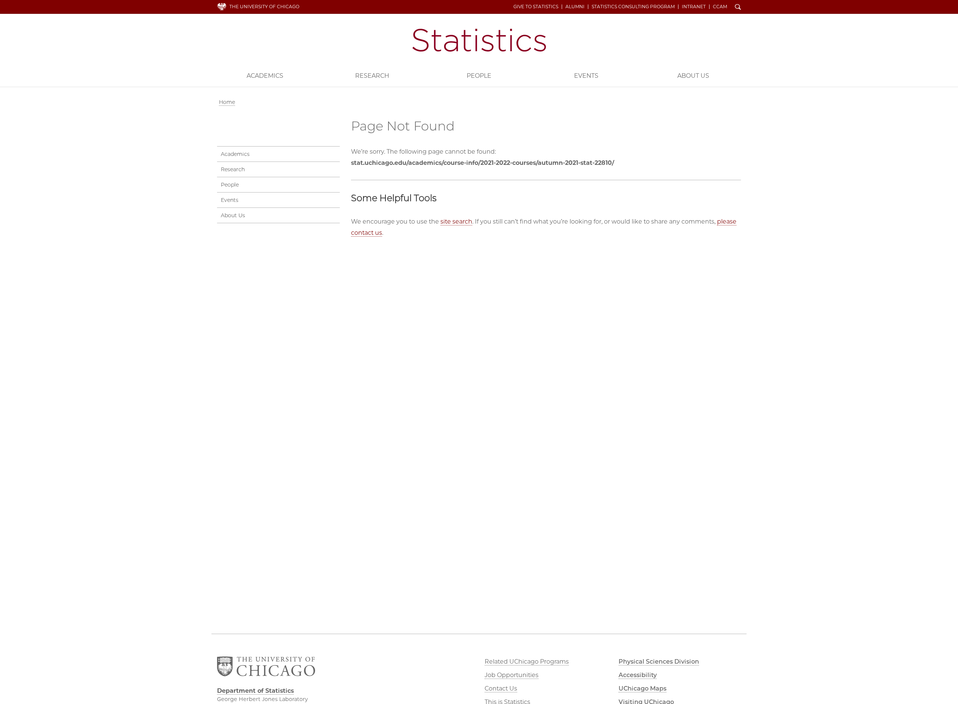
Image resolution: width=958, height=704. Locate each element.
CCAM (720, 6)
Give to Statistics (535, 6)
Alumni (575, 6)
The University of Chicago (264, 6)
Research (372, 75)
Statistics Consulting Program (633, 6)
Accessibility (638, 675)
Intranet (694, 6)
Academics (265, 75)
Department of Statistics (479, 40)
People (479, 75)
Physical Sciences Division (659, 661)
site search (456, 221)
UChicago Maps (642, 688)
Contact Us (501, 688)
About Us (693, 75)
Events (586, 75)
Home (227, 102)
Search (738, 7)
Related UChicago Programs (527, 661)
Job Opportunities (512, 675)
